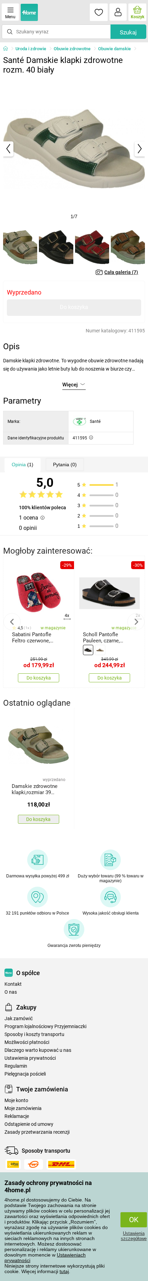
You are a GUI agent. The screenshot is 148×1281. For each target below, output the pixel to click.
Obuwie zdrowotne (72, 48)
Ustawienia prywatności (30, 1058)
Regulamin (15, 1066)
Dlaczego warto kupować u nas (37, 1050)
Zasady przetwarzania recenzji (37, 1132)
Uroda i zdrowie (30, 48)
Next (136, 621)
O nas (10, 992)
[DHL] (61, 1164)
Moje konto (16, 1100)
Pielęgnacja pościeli (25, 1074)
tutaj (64, 1271)
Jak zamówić (18, 1018)
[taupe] (100, 650)
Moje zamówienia (23, 1108)
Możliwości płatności (26, 1042)
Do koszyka (74, 307)
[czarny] (88, 650)
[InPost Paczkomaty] (13, 1164)
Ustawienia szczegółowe (134, 1236)
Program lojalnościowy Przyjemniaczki (45, 1026)
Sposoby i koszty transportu (34, 1034)
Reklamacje (16, 1116)
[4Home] (8, 49)
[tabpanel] (74, 149)
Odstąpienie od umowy (28, 1124)
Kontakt (13, 984)
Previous (12, 621)
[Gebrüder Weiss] (33, 1164)
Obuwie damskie (114, 48)
